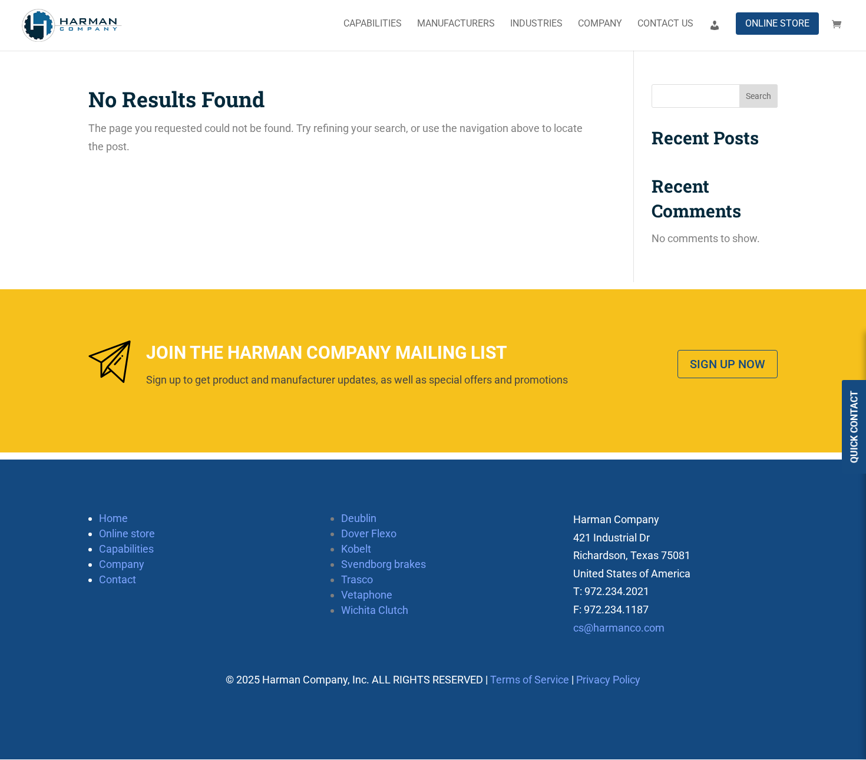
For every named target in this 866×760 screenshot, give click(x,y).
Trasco (357, 579)
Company (600, 24)
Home (113, 518)
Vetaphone (366, 595)
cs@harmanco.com (619, 628)
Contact (117, 579)
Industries (536, 24)
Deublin (358, 518)
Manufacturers (456, 24)
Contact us (665, 24)
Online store (777, 23)
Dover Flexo (368, 533)
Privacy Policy (608, 679)
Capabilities (372, 24)
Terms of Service (529, 679)
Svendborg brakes (383, 564)
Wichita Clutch (374, 610)
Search (758, 96)
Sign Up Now (727, 364)
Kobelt (356, 549)
